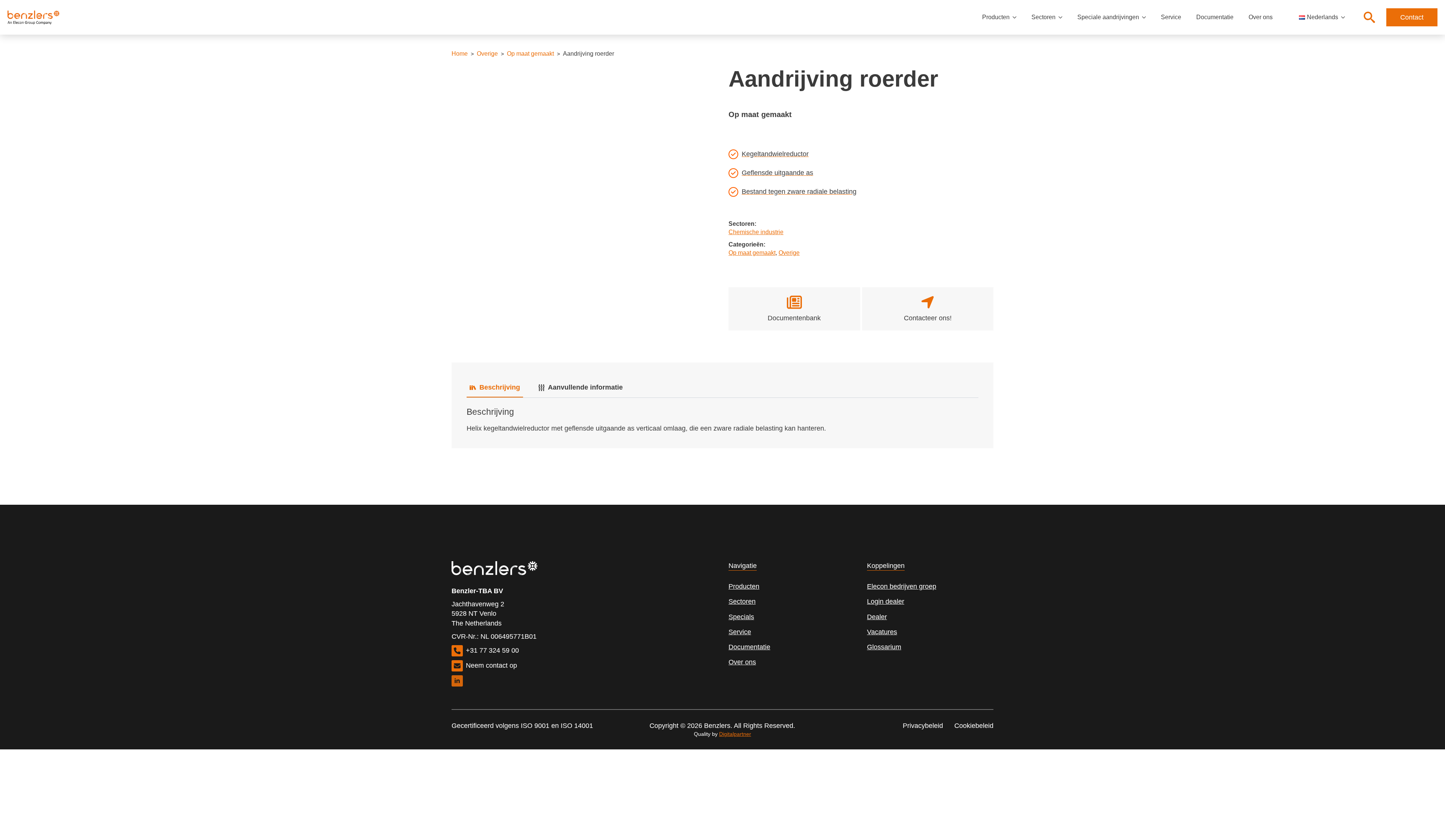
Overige (487, 53)
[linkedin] (457, 681)
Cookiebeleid (973, 725)
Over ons (1261, 17)
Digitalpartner (735, 734)
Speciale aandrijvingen (1108, 17)
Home (460, 53)
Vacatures (882, 632)
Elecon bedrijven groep (901, 586)
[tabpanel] (722, 420)
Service (1171, 17)
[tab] (495, 387)
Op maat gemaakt (530, 53)
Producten (996, 17)
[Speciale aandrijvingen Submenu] (1146, 17)
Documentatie (1215, 17)
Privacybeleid (923, 725)
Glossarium (884, 647)
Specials (741, 617)
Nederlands (1322, 17)
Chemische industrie (756, 232)
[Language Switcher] (1345, 17)
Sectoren (1043, 17)
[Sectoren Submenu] (1063, 17)
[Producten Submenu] (1017, 17)
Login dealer (885, 601)
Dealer (877, 617)
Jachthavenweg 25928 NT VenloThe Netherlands (478, 613)
